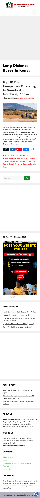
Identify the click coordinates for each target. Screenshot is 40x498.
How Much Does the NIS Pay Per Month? (16, 315)
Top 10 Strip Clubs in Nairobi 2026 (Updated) (18, 324)
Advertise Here (8, 457)
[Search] (27, 178)
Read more (14, 144)
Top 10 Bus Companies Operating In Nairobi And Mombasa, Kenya (19, 88)
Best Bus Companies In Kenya (15, 158)
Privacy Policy (7, 469)
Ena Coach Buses (26, 161)
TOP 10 (25, 155)
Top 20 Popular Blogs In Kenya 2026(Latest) (17, 327)
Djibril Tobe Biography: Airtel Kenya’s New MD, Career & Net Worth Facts (18, 397)
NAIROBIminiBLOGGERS (13, 155)
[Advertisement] (20, 37)
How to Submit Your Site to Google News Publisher (20, 312)
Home (5, 460)
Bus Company (14, 161)
